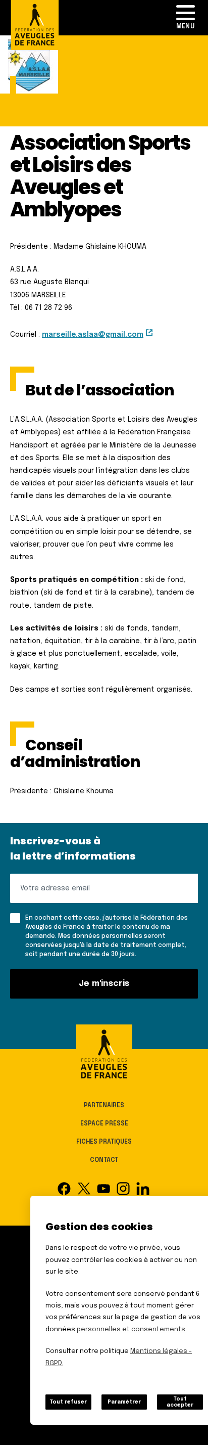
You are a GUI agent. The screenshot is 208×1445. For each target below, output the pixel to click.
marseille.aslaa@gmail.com (92, 334)
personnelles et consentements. (132, 1329)
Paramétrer (124, 1402)
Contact (104, 1160)
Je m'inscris (104, 983)
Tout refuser (68, 1402)
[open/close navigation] (185, 17)
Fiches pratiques (104, 1142)
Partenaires (104, 1106)
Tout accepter (180, 1402)
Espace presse (104, 1124)
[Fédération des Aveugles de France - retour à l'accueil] (104, 1054)
